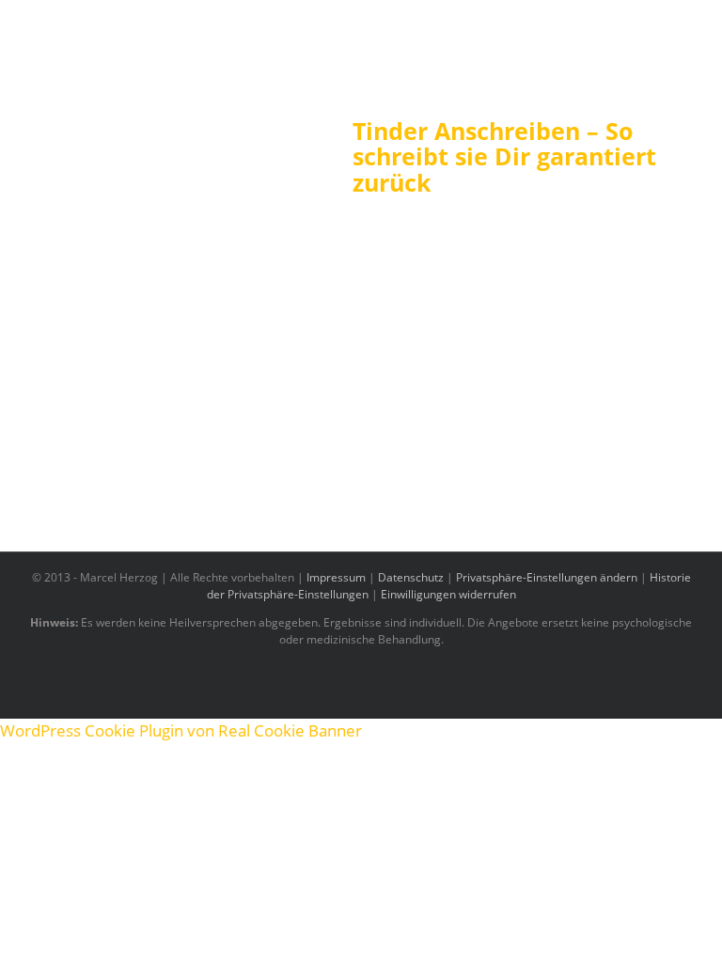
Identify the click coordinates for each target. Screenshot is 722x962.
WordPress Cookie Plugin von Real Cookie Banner (181, 730)
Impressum (336, 577)
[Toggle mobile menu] (686, 57)
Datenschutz (411, 577)
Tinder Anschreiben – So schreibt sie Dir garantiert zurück (504, 156)
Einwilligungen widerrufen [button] (448, 594)
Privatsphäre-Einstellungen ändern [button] (546, 577)
